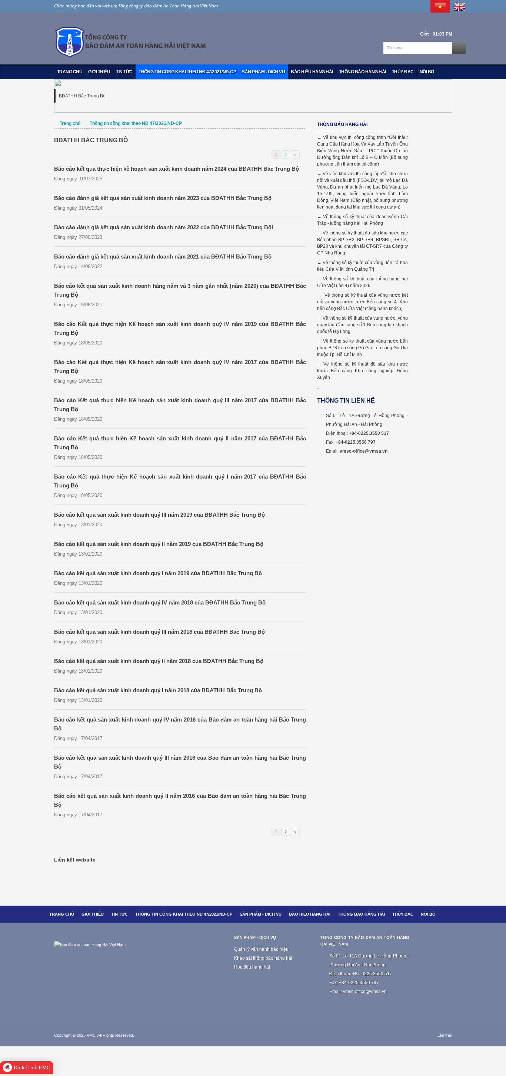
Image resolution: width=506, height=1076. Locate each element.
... (318, 387)
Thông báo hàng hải (362, 71)
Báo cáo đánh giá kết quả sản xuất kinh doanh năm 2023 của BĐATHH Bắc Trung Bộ (163, 198)
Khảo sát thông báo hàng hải (263, 958)
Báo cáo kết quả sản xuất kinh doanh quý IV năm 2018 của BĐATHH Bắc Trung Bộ (160, 602)
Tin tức (124, 71)
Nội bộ (427, 71)
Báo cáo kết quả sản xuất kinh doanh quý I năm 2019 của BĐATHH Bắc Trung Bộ (158, 573)
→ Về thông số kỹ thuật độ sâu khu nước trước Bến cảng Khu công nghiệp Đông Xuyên (362, 371)
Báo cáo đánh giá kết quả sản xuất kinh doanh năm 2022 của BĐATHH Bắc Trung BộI (163, 227)
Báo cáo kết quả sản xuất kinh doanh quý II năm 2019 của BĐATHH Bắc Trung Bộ (158, 544)
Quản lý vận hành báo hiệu (261, 949)
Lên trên (444, 1035)
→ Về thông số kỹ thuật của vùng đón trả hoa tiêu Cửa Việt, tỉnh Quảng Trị (362, 266)
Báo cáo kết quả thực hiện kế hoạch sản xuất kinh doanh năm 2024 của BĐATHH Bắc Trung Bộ (176, 169)
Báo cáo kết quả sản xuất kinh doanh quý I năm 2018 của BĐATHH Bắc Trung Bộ (158, 690)
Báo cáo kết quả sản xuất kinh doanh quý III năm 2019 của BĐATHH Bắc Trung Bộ (159, 515)
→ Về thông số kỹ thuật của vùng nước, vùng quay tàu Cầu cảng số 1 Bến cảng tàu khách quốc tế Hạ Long (362, 325)
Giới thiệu (99, 71)
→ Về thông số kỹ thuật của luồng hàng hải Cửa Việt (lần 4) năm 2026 (362, 282)
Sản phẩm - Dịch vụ (263, 71)
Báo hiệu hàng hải (312, 71)
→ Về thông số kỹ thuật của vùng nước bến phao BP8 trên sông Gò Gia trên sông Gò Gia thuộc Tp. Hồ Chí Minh (362, 348)
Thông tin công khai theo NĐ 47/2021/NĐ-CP (187, 71)
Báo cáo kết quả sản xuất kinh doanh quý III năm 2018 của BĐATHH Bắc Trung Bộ (159, 632)
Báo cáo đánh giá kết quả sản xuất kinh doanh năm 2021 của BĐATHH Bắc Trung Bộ (163, 256)
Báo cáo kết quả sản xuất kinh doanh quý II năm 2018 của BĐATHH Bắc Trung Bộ (158, 661)
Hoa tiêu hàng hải (252, 967)
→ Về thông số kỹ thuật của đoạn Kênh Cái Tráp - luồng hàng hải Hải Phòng (362, 220)
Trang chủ (70, 71)
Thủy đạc (403, 71)
